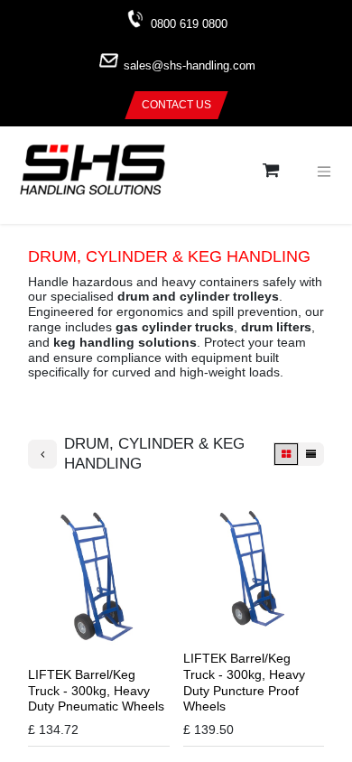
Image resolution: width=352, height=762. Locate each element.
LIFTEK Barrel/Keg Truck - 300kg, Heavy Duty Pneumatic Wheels (96, 690)
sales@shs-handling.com (189, 66)
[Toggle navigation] (324, 171)
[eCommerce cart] (271, 171)
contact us (176, 104)
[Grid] (286, 454)
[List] (311, 454)
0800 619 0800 (189, 24)
